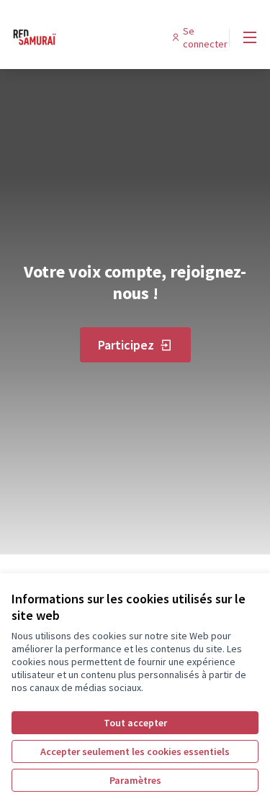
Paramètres (135, 780)
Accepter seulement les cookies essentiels (135, 751)
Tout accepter (135, 722)
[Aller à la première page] (103, 37)
